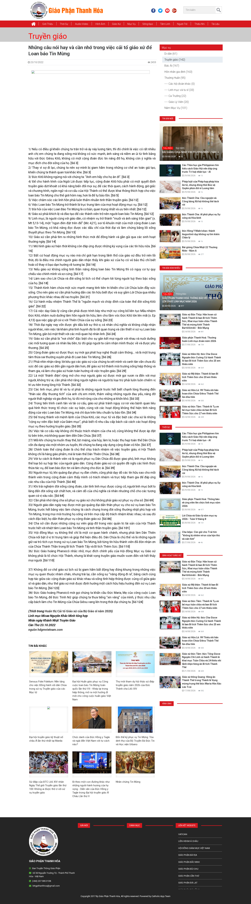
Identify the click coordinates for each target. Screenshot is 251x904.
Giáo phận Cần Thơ (188, 876)
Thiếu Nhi (199, 24)
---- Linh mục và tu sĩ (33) (179, 90)
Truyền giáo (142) (174, 59)
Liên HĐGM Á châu (188, 841)
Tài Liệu (215, 24)
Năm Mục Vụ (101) (175, 108)
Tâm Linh (165, 24)
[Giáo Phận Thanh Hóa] (66, 10)
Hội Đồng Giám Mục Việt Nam (194, 848)
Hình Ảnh (100, 24)
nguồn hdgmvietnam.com (45, 629)
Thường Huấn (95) (174, 77)
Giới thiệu (47, 24)
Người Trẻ (182, 24)
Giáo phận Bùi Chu (188, 869)
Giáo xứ (116, 24)
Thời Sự (64, 24)
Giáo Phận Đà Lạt (187, 882)
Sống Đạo (147, 24)
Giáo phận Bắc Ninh (189, 862)
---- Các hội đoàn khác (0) (179, 83)
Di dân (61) (170, 53)
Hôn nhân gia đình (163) (178, 71)
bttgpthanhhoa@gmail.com (46, 885)
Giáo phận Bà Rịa (187, 855)
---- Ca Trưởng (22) (175, 96)
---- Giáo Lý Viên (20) (176, 102)
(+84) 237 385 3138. (41, 881)
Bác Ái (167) (171, 65)
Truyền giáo (47, 36)
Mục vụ (131, 24)
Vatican (182, 834)
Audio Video (81, 24)
